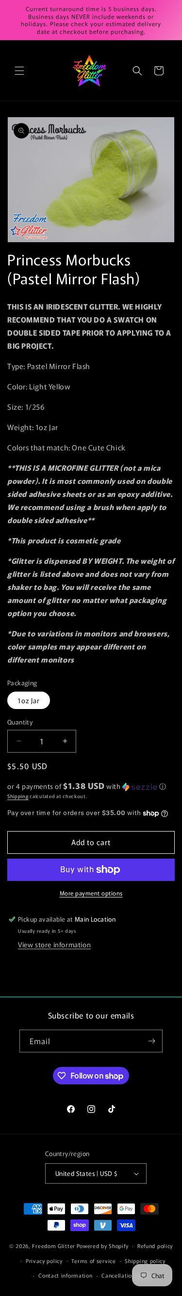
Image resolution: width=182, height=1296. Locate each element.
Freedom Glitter (53, 1246)
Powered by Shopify (103, 1246)
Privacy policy (44, 1261)
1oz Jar (28, 700)
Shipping (18, 796)
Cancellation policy (126, 1275)
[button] (19, 70)
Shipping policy (145, 1261)
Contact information (65, 1275)
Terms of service (93, 1261)
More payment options (91, 893)
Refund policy (155, 1246)
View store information (54, 944)
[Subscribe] (151, 1041)
